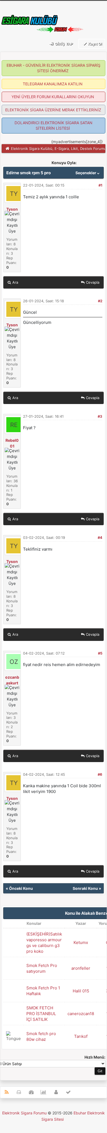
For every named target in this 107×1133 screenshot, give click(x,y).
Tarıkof (81, 1036)
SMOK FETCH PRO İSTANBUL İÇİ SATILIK (41, 1013)
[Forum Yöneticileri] (56, 1092)
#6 (100, 774)
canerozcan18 (80, 1013)
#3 (100, 416)
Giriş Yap (63, 44)
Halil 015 (81, 990)
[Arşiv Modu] (19, 1092)
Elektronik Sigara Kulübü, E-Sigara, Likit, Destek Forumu (58, 148)
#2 (100, 301)
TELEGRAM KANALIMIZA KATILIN (53, 84)
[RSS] (6, 1092)
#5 (100, 653)
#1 (100, 185)
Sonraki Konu (85, 888)
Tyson (12, 209)
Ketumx (81, 942)
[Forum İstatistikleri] (43, 1092)
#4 (100, 537)
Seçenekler (86, 172)
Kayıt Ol (94, 44)
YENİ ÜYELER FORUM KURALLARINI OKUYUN (53, 96)
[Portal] (31, 1092)
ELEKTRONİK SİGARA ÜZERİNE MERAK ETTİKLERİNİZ (53, 110)
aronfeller (80, 968)
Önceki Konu (21, 888)
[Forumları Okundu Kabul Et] (68, 1092)
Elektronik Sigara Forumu (24, 1113)
